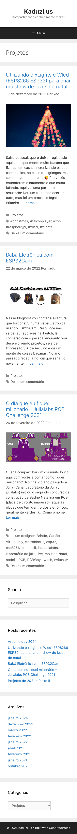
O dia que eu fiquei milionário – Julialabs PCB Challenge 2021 (35, 409)
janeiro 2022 (18, 742)
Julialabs (51, 548)
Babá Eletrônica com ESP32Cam (29, 258)
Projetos (16, 215)
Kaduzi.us (38, 11)
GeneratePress (59, 828)
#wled (33, 227)
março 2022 (17, 730)
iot (40, 548)
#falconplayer (40, 221)
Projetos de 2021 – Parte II (29, 681)
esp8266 (13, 548)
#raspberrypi (16, 227)
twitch (47, 560)
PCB (22, 560)
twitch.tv (61, 560)
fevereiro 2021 (19, 754)
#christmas (19, 221)
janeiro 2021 (17, 760)
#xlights (46, 227)
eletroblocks (34, 542)
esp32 (51, 542)
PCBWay (33, 560)
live (40, 554)
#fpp (57, 221)
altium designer (22, 536)
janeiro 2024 (18, 718)
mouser (50, 554)
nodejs (11, 560)
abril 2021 (15, 748)
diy (20, 542)
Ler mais (30, 203)
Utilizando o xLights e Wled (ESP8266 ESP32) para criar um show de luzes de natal (38, 81)
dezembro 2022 (20, 724)
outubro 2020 (19, 766)
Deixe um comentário (27, 233)
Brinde (42, 536)
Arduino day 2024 (22, 642)
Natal (62, 554)
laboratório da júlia (21, 554)
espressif (29, 548)
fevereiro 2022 (19, 736)
